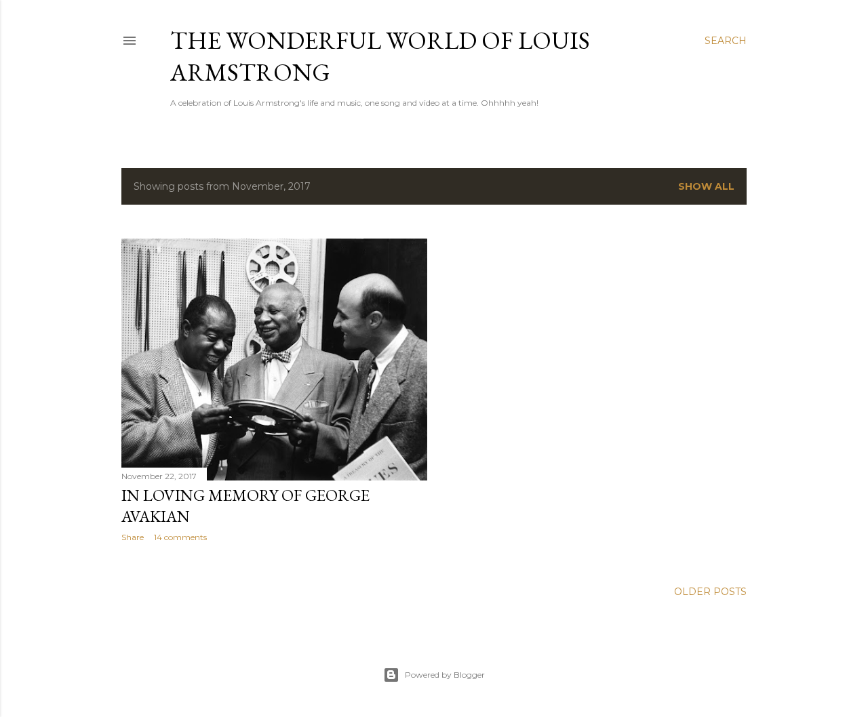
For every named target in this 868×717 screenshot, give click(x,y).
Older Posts (710, 592)
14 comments (180, 537)
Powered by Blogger (445, 675)
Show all (706, 186)
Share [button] (132, 537)
